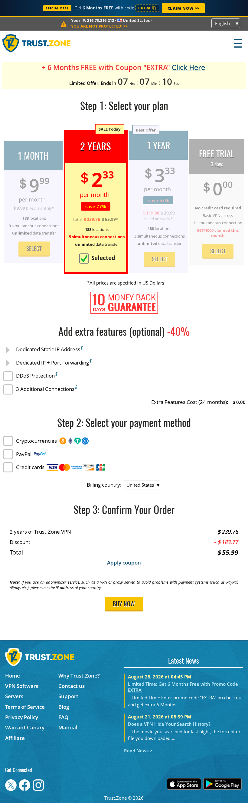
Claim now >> (183, 8)
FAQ (63, 717)
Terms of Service (25, 706)
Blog (63, 706)
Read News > (138, 751)
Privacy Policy (21, 717)
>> (99, 26)
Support (68, 696)
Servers (14, 696)
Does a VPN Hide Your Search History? (169, 724)
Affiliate (15, 738)
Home (12, 675)
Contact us (71, 685)
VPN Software (22, 685)
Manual (67, 727)
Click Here (188, 67)
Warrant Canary (24, 727)
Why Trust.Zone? (79, 675)
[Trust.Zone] (36, 43)
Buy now (124, 604)
